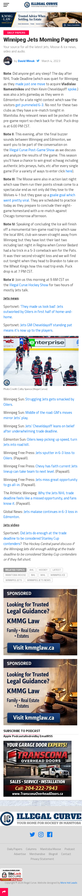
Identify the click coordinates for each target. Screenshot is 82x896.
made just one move (30, 84)
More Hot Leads (68, 883)
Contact (66, 854)
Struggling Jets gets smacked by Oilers (38, 401)
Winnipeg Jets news (39, 580)
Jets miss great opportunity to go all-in (40, 482)
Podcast (70, 849)
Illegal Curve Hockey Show (28, 285)
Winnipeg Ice (58, 575)
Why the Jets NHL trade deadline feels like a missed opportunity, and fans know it (39, 498)
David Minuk (26, 61)
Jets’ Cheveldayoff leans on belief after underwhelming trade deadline (39, 428)
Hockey (43, 570)
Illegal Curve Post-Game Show (32, 150)
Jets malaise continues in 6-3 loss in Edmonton (40, 514)
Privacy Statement (42, 859)
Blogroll (53, 854)
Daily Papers (14, 849)
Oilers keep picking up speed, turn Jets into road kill (40, 442)
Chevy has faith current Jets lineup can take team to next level (40, 468)
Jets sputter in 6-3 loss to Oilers (39, 455)
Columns (31, 849)
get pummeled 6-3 (29, 105)
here (69, 171)
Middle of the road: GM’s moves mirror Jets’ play (37, 415)
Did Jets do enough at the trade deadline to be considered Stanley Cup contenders (35, 538)
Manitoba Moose (16, 575)
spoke (72, 89)
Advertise (20, 854)
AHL (32, 570)
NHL (33, 575)
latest (57, 570)
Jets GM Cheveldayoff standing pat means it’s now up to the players (37, 327)
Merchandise (37, 854)
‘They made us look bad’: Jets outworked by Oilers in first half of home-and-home (37, 312)
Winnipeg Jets (14, 580)
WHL (42, 575)
